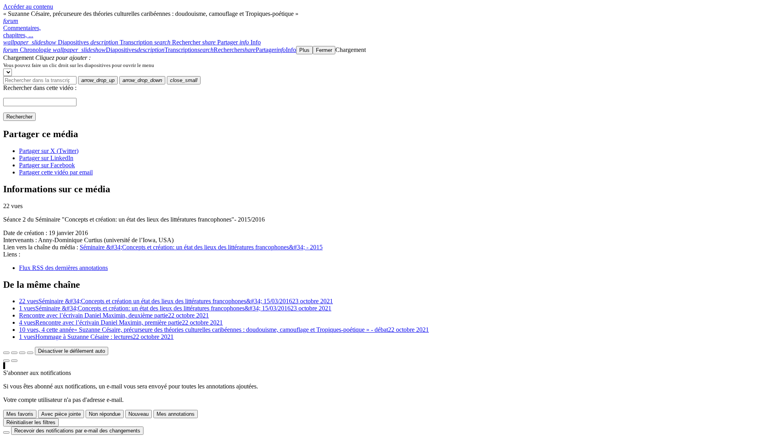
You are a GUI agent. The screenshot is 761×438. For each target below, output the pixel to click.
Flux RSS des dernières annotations (63, 267)
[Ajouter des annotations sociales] (6, 361)
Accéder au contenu (28, 6)
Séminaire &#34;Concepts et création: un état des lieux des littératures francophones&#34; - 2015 (201, 247)
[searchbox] (39, 80)
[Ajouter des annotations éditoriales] (14, 361)
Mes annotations (176, 414)
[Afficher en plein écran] (6, 353)
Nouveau (138, 414)
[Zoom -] (22, 353)
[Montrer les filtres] (14, 353)
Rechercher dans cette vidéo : (39, 87)
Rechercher (19, 117)
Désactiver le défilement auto (71, 351)
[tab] (46, 42)
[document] (380, 65)
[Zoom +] (30, 353)
